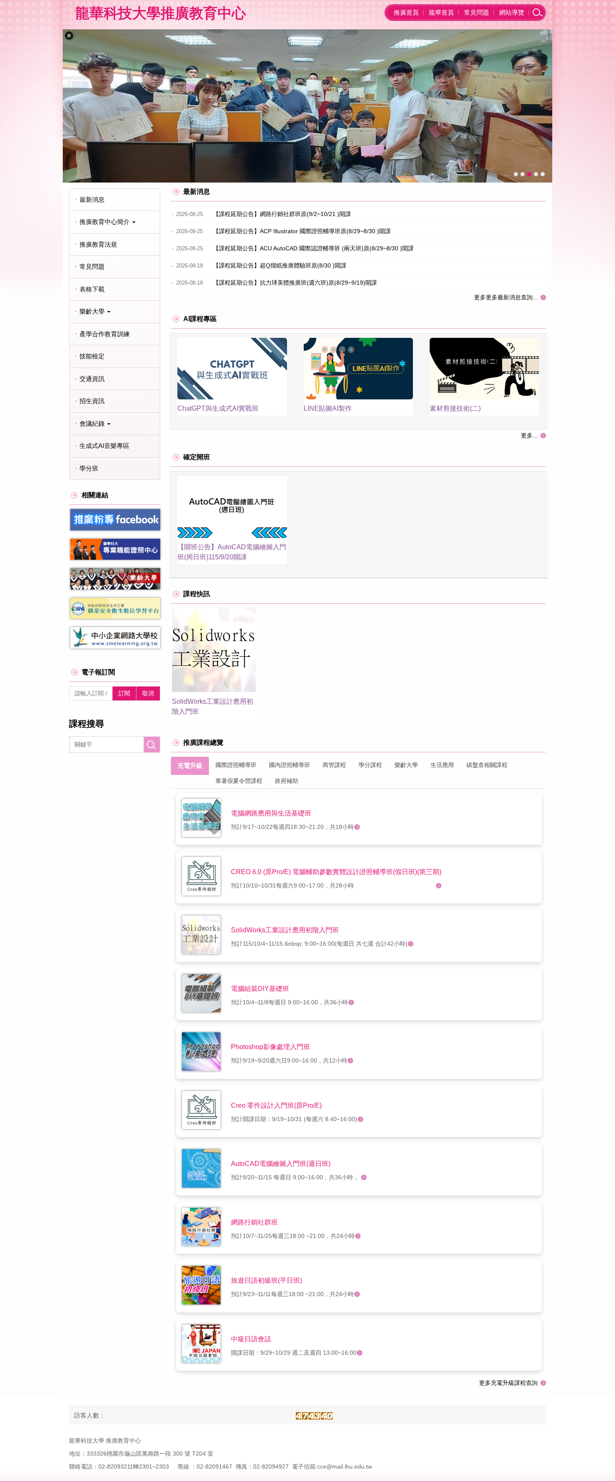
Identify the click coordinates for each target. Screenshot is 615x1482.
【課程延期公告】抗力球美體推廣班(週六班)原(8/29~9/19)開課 (295, 282)
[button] (69, 35)
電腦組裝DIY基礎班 (260, 988)
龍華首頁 (441, 12)
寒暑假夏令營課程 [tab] (238, 780)
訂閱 (124, 693)
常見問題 (476, 12)
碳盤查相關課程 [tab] (486, 765)
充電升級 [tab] (189, 765)
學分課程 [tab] (370, 765)
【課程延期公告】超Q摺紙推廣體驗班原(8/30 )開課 (279, 265)
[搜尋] (537, 12)
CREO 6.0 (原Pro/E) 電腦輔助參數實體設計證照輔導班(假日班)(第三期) (336, 871)
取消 (148, 693)
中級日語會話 (251, 1339)
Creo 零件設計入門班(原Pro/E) (276, 1105)
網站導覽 (511, 12)
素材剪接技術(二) (455, 408)
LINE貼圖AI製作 (328, 408)
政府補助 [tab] (286, 780)
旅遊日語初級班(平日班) (266, 1280)
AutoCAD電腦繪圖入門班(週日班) (281, 1163)
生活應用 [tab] (442, 765)
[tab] (515, 174)
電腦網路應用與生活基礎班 (271, 813)
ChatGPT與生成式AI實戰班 (218, 408)
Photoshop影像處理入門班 (270, 1046)
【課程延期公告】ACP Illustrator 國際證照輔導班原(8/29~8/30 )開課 (302, 231)
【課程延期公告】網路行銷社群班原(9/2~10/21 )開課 (282, 214)
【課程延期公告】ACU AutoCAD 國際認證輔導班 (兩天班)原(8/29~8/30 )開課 (313, 248)
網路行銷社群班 (254, 1222)
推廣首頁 (406, 12)
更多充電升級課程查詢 (508, 1382)
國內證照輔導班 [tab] (289, 765)
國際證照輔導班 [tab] (235, 765)
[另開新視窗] (115, 519)
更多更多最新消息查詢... (506, 297)
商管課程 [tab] (334, 765)
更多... (529, 435)
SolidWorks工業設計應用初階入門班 (285, 930)
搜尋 (152, 744)
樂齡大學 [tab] (406, 765)
